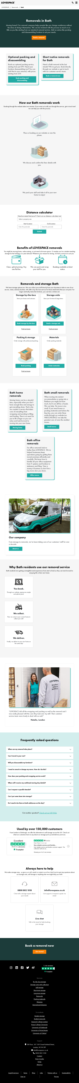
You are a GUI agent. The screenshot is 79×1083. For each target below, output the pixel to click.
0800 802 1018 (40, 1053)
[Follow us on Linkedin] (16, 969)
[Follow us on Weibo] (33, 969)
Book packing (26, 366)
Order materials (54, 366)
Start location (28, 224)
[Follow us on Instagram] (11, 969)
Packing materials (39, 999)
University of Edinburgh (39, 1027)
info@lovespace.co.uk (41, 1050)
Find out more (25, 329)
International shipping (39, 1005)
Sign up (22, 1077)
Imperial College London (39, 1022)
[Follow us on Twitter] (28, 969)
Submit (39, 231)
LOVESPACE (5, 7)
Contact (39, 1056)
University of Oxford (39, 1033)
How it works (39, 1059)
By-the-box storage (39, 982)
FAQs (39, 1062)
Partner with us (52, 1073)
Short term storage (39, 990)
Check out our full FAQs (48, 813)
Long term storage (39, 993)
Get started (40, 952)
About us (39, 1065)
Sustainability (66, 1073)
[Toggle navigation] (76, 2)
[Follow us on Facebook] (22, 969)
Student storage (39, 1016)
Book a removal (38, 37)
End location (51, 224)
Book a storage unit (53, 323)
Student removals (39, 1019)
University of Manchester (39, 1030)
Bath (22, 7)
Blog (33, 1073)
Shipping (39, 1002)
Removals (15, 7)
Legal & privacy (13, 1073)
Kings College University (39, 1025)
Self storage (39, 987)
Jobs (41, 1073)
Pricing (56, 1077)
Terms (25, 1073)
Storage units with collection (39, 985)
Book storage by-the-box (26, 323)
